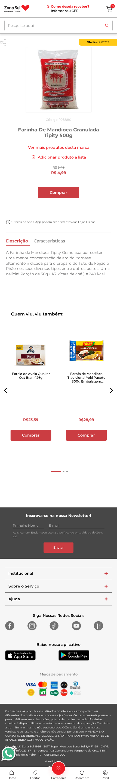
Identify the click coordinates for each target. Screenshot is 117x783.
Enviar (58, 547)
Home (12, 778)
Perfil (105, 778)
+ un (58, 206)
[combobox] (58, 25)
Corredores (58, 778)
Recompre (82, 778)
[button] (5, 390)
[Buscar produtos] (106, 25)
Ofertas (35, 778)
